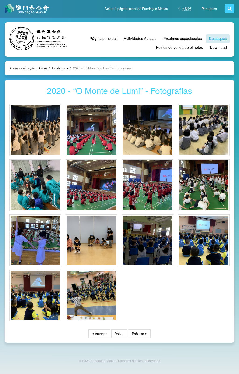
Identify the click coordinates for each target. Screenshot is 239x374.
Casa (43, 68)
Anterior (100, 333)
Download (218, 47)
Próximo (138, 333)
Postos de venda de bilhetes (179, 47)
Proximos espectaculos (182, 38)
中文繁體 (184, 8)
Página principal (103, 38)
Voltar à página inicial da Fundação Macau (136, 8)
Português (209, 8)
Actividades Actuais (140, 38)
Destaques (218, 38)
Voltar (119, 333)
